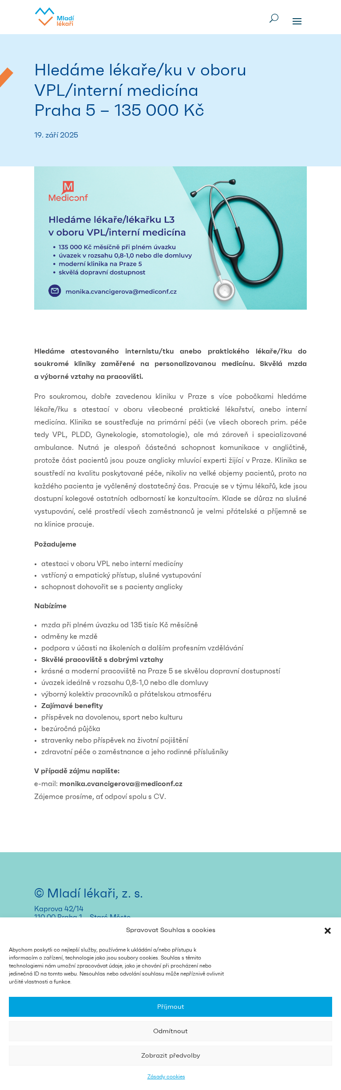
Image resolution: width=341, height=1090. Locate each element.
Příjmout (170, 1006)
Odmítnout (170, 1031)
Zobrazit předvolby (170, 1055)
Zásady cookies (166, 1076)
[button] (327, 930)
